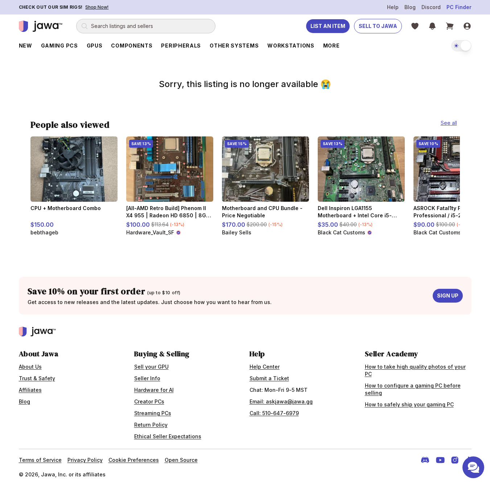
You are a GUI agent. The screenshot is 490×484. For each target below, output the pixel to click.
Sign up (447, 295)
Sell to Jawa (378, 26)
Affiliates (30, 390)
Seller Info (147, 378)
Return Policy (151, 425)
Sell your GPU (151, 367)
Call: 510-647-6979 (274, 413)
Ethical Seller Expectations (167, 436)
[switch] (461, 46)
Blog (410, 7)
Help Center (265, 367)
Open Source (181, 460)
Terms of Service (40, 460)
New (25, 45)
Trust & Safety (37, 378)
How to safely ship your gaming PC (409, 404)
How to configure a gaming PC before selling (413, 389)
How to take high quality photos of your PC (415, 370)
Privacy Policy (85, 460)
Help (393, 7)
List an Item (327, 26)
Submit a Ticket (269, 378)
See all (449, 123)
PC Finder (459, 7)
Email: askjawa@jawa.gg (281, 401)
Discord (431, 7)
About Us (30, 367)
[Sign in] (467, 26)
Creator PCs (149, 401)
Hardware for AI (154, 390)
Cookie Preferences (133, 460)
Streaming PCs (152, 413)
